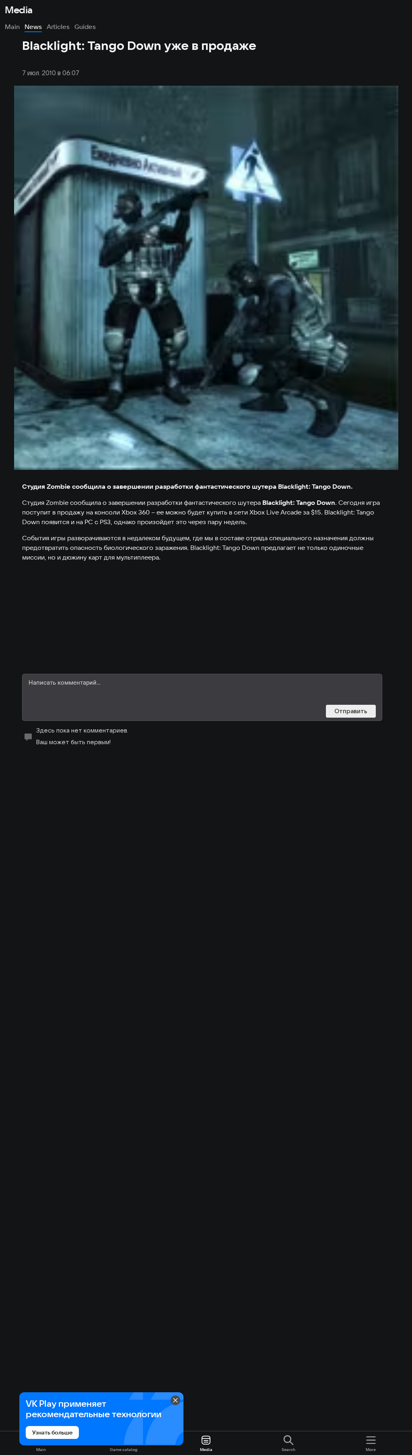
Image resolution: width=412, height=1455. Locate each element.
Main (12, 27)
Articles (58, 27)
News (33, 27)
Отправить (350, 711)
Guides (85, 27)
